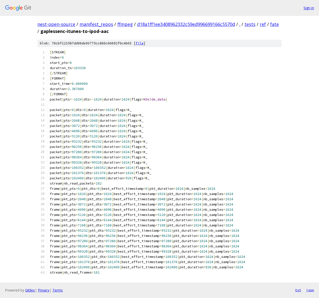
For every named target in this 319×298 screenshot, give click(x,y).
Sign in (309, 7)
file (140, 43)
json (310, 290)
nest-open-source (56, 24)
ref (263, 24)
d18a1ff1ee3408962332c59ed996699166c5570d (186, 24)
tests (249, 24)
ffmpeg (125, 24)
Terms (57, 290)
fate (274, 24)
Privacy (43, 290)
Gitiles (30, 290)
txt (298, 290)
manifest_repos (96, 24)
